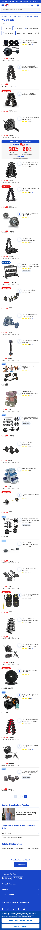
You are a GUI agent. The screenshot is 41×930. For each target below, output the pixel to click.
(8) (31, 242)
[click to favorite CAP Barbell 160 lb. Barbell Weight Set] (19, 746)
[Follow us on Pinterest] (24, 909)
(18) (32, 318)
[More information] (15, 87)
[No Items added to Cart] (37, 5)
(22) (32, 370)
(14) (32, 749)
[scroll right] (37, 33)
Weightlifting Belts (8, 848)
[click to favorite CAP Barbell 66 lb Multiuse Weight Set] (19, 341)
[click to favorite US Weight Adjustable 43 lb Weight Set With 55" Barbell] (19, 519)
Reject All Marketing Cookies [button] (20, 920)
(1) (31, 268)
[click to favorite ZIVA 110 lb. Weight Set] (19, 290)
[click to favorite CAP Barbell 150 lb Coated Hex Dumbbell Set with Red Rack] (19, 720)
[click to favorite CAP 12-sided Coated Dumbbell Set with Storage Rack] (19, 66)
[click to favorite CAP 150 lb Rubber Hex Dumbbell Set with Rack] (19, 239)
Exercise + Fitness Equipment (16, 16)
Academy (4, 16)
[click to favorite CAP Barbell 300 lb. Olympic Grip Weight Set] (19, 118)
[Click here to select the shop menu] (3, 5)
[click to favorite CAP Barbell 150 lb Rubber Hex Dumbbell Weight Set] (19, 163)
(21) (32, 217)
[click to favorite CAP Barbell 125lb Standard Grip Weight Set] (19, 213)
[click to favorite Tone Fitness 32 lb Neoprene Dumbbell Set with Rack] (19, 392)
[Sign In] (29, 5)
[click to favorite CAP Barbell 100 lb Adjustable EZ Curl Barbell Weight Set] (19, 543)
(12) (32, 344)
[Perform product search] (37, 10)
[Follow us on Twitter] (8, 909)
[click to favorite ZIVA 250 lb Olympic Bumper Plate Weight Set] (19, 594)
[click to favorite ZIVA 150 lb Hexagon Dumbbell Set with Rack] (19, 93)
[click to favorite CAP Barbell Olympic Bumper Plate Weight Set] (19, 41)
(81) (32, 121)
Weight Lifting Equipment (31, 16)
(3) (31, 395)
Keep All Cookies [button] (20, 926)
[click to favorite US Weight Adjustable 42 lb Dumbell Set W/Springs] (19, 771)
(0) (31, 96)
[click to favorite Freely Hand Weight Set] (19, 469)
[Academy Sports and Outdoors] (7, 5)
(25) (32, 44)
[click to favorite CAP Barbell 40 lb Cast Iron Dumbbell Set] (19, 443)
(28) (32, 648)
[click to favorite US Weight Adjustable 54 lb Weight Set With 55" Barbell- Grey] (19, 417)
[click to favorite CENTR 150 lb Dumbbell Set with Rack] (19, 189)
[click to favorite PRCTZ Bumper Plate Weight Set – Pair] (19, 671)
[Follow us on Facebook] (3, 909)
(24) (32, 70)
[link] (15, 796)
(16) (32, 446)
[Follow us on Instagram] (19, 909)
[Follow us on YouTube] (13, 909)
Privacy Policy (20, 915)
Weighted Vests (20, 848)
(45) (32, 192)
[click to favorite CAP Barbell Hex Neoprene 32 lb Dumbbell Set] (19, 315)
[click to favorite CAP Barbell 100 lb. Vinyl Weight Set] (19, 569)
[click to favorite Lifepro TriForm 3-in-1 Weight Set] (19, 366)
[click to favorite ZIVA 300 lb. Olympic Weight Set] (19, 494)
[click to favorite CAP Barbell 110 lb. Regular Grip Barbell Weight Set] (19, 645)
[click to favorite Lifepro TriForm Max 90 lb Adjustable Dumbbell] (19, 695)
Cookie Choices (26, 916)
